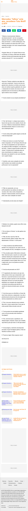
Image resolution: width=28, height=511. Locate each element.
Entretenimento (12, 483)
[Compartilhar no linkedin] (9, 30)
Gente (4, 483)
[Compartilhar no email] (24, 30)
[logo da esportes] (14, 1)
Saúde (15, 485)
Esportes (7, 16)
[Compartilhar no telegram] (19, 30)
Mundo (16, 481)
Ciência (10, 485)
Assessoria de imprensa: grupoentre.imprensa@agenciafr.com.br (17, 506)
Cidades (20, 483)
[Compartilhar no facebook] (4, 30)
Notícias (4, 481)
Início (3, 16)
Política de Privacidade (3, 506)
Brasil (22, 481)
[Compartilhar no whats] (14, 30)
